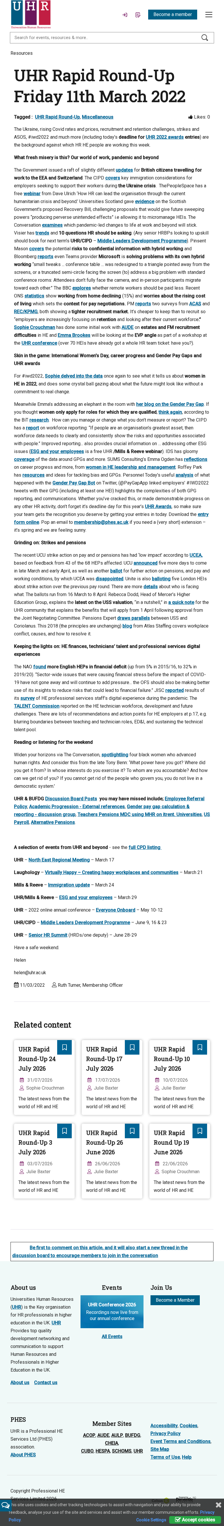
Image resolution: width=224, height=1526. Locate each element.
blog (127, 626)
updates (124, 170)
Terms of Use (165, 1457)
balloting (161, 578)
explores (81, 288)
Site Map (159, 1449)
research (39, 420)
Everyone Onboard (115, 910)
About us (19, 1382)
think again (170, 412)
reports (45, 256)
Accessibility (164, 1425)
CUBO (87, 1451)
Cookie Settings (151, 1520)
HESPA (103, 1451)
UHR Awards (158, 506)
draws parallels (133, 618)
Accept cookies (198, 1520)
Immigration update (69, 885)
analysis (184, 475)
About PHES (23, 1455)
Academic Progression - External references (77, 806)
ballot (116, 571)
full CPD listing (145, 847)
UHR (16, 1307)
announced (146, 563)
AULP (117, 1435)
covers (112, 178)
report (32, 428)
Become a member (172, 14)
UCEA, (196, 555)
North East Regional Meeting (59, 860)
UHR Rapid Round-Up (57, 117)
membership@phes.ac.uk (101, 522)
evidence (144, 201)
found (39, 666)
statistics (34, 296)
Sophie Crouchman (34, 327)
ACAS (195, 303)
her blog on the (170, 404)
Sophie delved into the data (74, 376)
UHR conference (39, 343)
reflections (195, 459)
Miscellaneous (97, 117)
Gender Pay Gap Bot (73, 483)
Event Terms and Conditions (180, 1441)
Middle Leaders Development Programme (142, 241)
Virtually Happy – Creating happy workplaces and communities (111, 872)
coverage (24, 459)
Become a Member (175, 1300)
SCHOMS (122, 1451)
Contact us (45, 1382)
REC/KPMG (26, 311)
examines (52, 225)
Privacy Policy (165, 1433)
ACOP (89, 1435)
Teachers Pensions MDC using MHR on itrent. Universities (140, 814)
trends (42, 233)
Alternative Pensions (53, 822)
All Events (112, 1336)
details (151, 586)
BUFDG (132, 1435)
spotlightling (115, 754)
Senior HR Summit (48, 935)
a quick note (181, 602)
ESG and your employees (57, 451)
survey (27, 698)
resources (33, 475)
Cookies (188, 1425)
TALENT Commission (37, 706)
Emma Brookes (74, 335)
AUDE (128, 327)
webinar (32, 193)
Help (187, 1457)
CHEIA (111, 1443)
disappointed (109, 578)
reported (174, 690)
